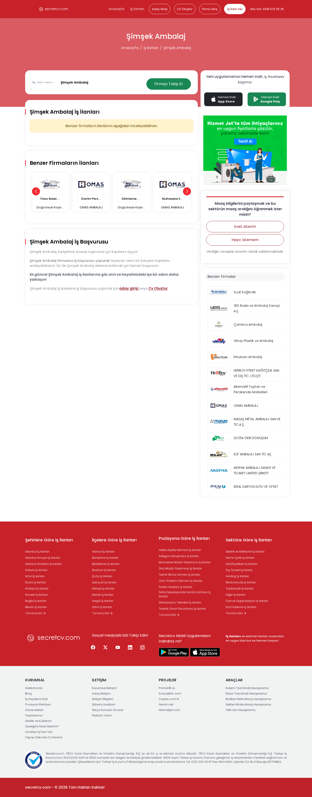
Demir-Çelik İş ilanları (240, 558)
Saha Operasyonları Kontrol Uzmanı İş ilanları (185, 594)
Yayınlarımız (34, 715)
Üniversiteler (34, 710)
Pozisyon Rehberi (38, 704)
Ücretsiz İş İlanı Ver (39, 732)
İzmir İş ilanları (35, 576)
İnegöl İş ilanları (102, 601)
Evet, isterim (245, 226)
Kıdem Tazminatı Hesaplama (247, 688)
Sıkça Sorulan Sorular (108, 710)
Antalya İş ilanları (36, 588)
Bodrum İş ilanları (104, 570)
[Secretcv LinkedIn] (130, 647)
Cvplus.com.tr (169, 699)
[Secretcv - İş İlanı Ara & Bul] (174, 652)
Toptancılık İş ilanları (240, 588)
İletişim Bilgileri (103, 699)
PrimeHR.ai (167, 688)
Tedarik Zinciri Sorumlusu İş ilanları (182, 609)
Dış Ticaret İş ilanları (239, 570)
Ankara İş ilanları (36, 570)
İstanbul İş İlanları (37, 551)
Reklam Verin (102, 715)
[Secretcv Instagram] (142, 647)
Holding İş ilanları (237, 576)
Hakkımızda (33, 688)
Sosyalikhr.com (170, 693)
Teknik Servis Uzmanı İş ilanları (179, 575)
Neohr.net (166, 704)
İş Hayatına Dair (36, 699)
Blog (28, 693)
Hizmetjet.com (169, 710)
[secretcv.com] (53, 9)
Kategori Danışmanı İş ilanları (179, 556)
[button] (36, 191)
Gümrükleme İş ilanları (241, 607)
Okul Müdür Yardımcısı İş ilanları (180, 568)
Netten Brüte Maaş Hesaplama (248, 704)
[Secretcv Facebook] (93, 647)
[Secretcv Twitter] (105, 647)
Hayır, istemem (245, 239)
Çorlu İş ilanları (102, 576)
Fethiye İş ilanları (103, 588)
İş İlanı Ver (235, 9)
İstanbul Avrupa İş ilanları (42, 558)
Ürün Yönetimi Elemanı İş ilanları (180, 581)
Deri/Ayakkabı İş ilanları (241, 564)
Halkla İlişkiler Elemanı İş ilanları (180, 550)
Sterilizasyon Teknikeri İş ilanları (180, 602)
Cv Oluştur (158, 288)
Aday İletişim (101, 693)
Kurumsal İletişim (104, 688)
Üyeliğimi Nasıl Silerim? (42, 726)
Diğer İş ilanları (236, 595)
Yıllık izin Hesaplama (240, 710)
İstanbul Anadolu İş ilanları (43, 564)
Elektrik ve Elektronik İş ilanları (245, 551)
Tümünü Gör (34, 613)
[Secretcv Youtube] (118, 647)
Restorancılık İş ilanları (241, 582)
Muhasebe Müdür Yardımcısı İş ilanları (185, 562)
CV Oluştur (185, 9)
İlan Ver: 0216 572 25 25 (267, 9)
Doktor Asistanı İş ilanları (175, 587)
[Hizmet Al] (245, 150)
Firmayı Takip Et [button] (168, 84)
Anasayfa (116, 9)
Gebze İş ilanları (103, 595)
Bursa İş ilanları (35, 582)
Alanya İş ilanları (103, 551)
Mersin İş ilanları (36, 607)
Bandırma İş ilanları (105, 558)
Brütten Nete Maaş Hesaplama (248, 699)
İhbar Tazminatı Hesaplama (246, 693)
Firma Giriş (209, 9)
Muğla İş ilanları (35, 601)
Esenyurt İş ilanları (104, 582)
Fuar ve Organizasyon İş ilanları (247, 601)
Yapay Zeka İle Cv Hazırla (43, 737)
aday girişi (129, 288)
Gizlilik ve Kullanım (38, 721)
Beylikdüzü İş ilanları (105, 564)
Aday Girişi (159, 9)
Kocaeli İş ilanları (36, 595)
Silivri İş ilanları (102, 607)
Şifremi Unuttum (103, 704)
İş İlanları (137, 9)
